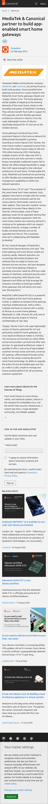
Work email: (11, 445)
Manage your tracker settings (18, 790)
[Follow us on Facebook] (11, 739)
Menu (43, 4)
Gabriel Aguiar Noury (10, 723)
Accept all (11, 796)
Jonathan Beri (8, 661)
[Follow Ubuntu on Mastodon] (4, 739)
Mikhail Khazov (8, 603)
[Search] (36, 3)
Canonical (15, 48)
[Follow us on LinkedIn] (18, 739)
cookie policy (10, 783)
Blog (4, 10)
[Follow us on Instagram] (25, 739)
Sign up (10, 483)
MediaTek (6, 86)
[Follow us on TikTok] (32, 739)
